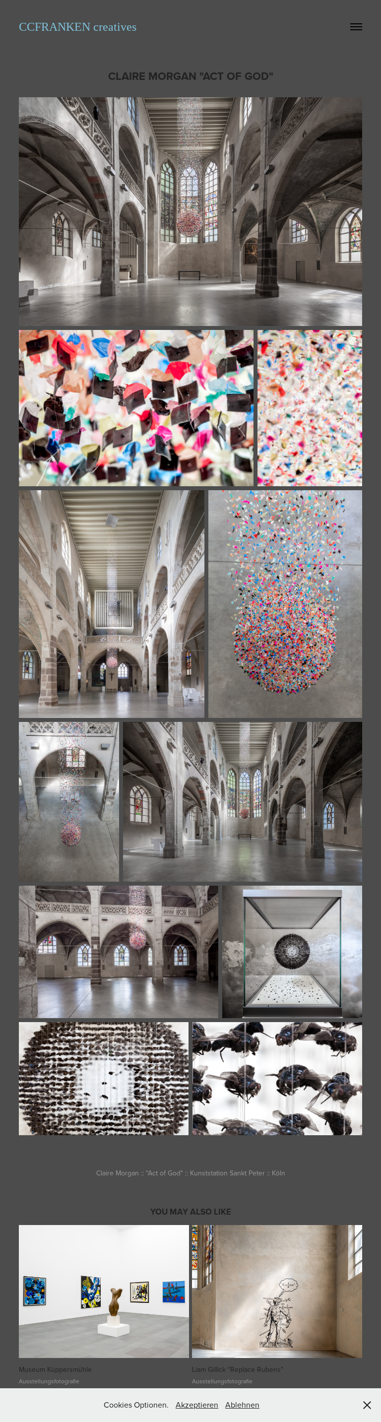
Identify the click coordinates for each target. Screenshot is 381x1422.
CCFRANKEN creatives (77, 26)
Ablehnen (242, 1404)
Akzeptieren (197, 1404)
